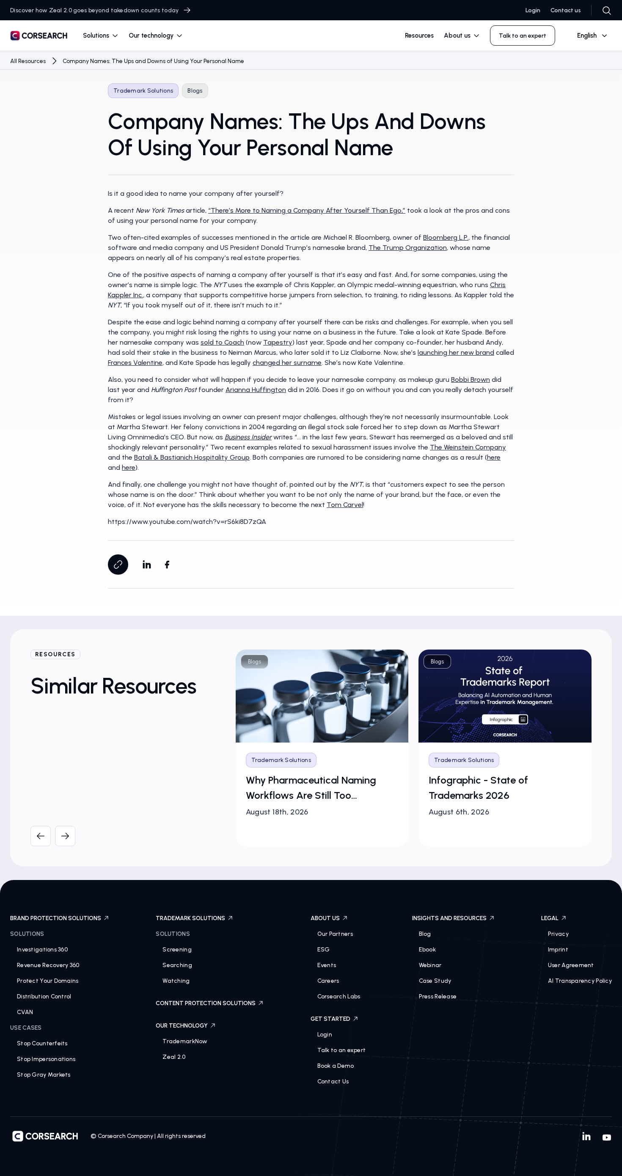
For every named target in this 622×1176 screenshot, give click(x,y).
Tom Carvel (345, 505)
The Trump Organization (408, 248)
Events (326, 965)
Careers (328, 980)
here (494, 457)
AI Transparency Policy (580, 980)
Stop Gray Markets (44, 1074)
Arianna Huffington (256, 390)
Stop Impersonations (46, 1059)
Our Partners (335, 934)
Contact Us (333, 1081)
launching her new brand (456, 352)
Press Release (438, 996)
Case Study (435, 980)
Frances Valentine (135, 363)
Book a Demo (335, 1065)
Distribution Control (44, 996)
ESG (323, 949)
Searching (177, 965)
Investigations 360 (42, 949)
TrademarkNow (184, 1041)
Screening (177, 949)
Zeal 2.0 (173, 1057)
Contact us (565, 10)
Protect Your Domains (48, 980)
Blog (425, 934)
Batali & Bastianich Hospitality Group (192, 457)
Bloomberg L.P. (445, 237)
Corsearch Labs (339, 996)
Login (533, 10)
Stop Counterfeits (42, 1043)
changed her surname (287, 363)
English (587, 35)
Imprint (558, 949)
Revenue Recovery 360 (48, 965)
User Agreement (571, 965)
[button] (100, 36)
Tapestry (277, 342)
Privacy (558, 934)
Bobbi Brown (470, 380)
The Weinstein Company (468, 447)
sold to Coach (222, 342)
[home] (38, 37)
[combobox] (588, 35)
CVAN (25, 1012)
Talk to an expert (341, 1050)
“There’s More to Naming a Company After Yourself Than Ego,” (306, 210)
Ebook (427, 949)
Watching (176, 980)
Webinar (430, 965)
